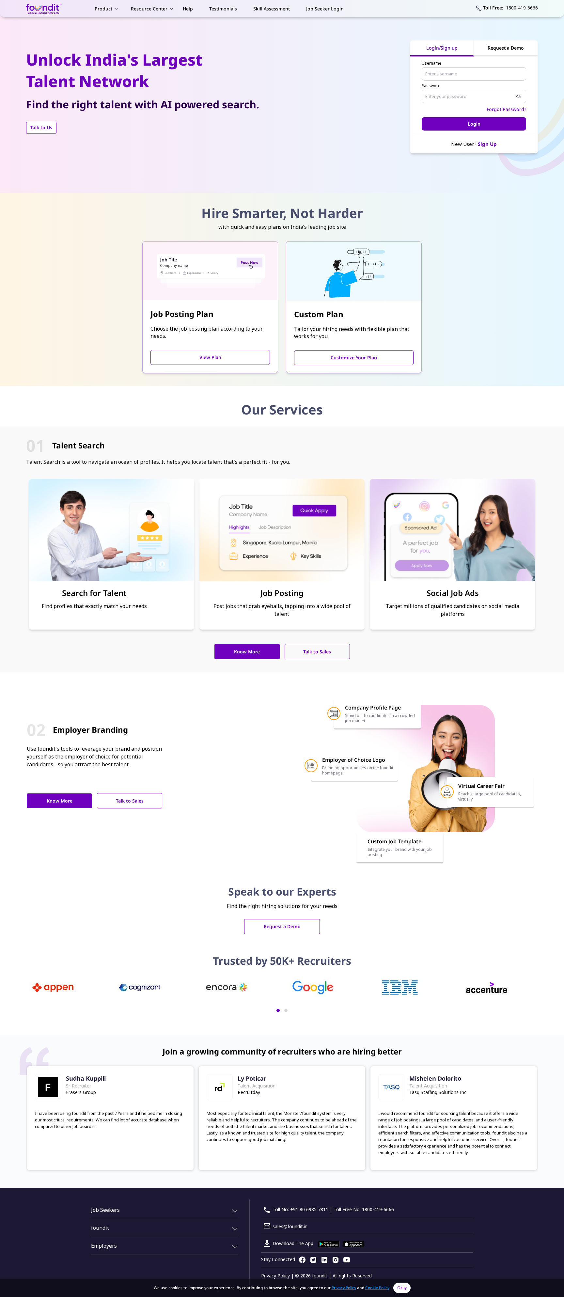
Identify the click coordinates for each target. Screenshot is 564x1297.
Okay (402, 1287)
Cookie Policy (377, 1287)
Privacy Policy (275, 1276)
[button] (278, 1010)
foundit (100, 1227)
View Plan (210, 357)
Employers (104, 1245)
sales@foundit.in (290, 1226)
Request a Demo (282, 926)
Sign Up (487, 144)
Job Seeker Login (325, 9)
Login (474, 124)
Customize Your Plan (354, 357)
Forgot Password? (506, 109)
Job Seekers (105, 1209)
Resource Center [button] (149, 9)
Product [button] (103, 9)
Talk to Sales (317, 651)
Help (188, 9)
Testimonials (223, 9)
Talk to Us (41, 127)
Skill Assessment (271, 9)
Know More (247, 651)
